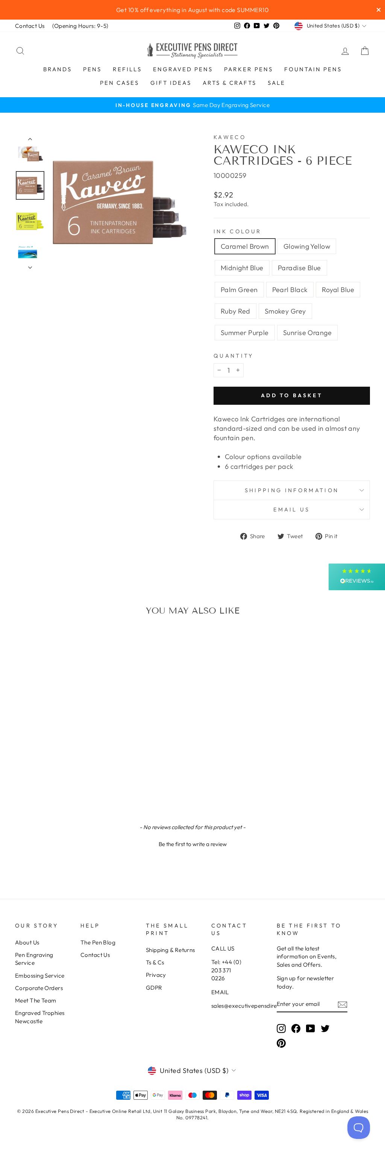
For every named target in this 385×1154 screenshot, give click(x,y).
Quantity (234, 355)
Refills (127, 69)
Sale (276, 82)
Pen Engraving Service (34, 958)
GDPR (154, 987)
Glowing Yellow (306, 246)
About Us (27, 942)
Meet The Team (35, 1000)
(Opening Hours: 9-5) (80, 25)
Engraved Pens (183, 69)
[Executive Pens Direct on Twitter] (325, 1028)
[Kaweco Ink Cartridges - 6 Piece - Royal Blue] (81, 769)
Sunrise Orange (307, 332)
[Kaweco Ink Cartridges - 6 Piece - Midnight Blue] (41, 769)
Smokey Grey (285, 311)
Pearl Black (290, 289)
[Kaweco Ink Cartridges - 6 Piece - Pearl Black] (71, 769)
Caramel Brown (245, 246)
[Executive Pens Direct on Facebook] (295, 1028)
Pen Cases (119, 82)
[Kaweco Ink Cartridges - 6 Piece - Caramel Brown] (20, 769)
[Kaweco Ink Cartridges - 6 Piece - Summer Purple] (56, 778)
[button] (192, 843)
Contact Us (30, 25)
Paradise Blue (299, 267)
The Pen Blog (97, 942)
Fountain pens (313, 69)
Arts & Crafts (229, 82)
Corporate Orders (39, 988)
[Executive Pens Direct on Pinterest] (281, 1043)
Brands (57, 69)
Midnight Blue (242, 267)
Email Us (291, 509)
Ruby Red (235, 311)
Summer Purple (245, 332)
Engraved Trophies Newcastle (40, 1016)
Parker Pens (248, 69)
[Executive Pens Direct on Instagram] (281, 1028)
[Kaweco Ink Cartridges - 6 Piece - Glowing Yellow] (31, 769)
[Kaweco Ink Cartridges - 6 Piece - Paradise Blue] (51, 769)
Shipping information (292, 490)
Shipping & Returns (170, 950)
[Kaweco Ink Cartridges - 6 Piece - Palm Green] (61, 769)
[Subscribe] (342, 1004)
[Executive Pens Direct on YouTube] (310, 1028)
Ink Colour (237, 231)
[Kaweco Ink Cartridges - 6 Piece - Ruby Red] (91, 769)
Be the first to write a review (193, 844)
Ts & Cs (155, 962)
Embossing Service (40, 975)
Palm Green (239, 289)
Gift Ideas (170, 82)
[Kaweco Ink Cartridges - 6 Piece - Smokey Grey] (46, 778)
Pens (92, 69)
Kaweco (230, 137)
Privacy (156, 974)
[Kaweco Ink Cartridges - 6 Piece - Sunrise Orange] (66, 778)
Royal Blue (338, 289)
